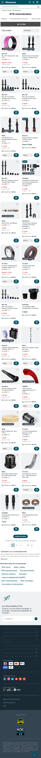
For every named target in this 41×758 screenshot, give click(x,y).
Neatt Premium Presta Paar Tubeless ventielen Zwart (30, 56)
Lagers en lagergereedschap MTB (13, 577)
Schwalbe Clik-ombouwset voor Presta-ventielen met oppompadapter (30, 182)
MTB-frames (6, 567)
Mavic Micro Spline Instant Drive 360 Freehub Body (9, 474)
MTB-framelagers (27, 581)
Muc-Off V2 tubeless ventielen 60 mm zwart (29, 97)
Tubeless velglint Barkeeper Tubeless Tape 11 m (10, 348)
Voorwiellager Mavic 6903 (30, 515)
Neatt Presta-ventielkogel (9, 223)
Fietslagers (23, 574)
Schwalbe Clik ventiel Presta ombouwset (10, 515)
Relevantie (27, 30)
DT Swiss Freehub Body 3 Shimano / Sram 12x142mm (29, 432)
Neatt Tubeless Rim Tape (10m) (9, 432)
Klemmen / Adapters (9, 574)
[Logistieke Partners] (20, 690)
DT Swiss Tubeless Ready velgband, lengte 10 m (9, 266)
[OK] (36, 618)
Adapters (4, 19)
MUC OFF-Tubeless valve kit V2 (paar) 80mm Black (10, 181)
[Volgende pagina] (32, 545)
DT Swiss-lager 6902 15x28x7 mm (28, 266)
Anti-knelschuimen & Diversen (19, 19)
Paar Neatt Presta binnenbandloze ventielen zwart (9, 139)
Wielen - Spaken (19, 567)
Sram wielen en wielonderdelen (12, 584)
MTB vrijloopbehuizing (9, 570)
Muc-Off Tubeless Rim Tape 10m (10, 56)
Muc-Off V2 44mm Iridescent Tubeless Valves (10, 307)
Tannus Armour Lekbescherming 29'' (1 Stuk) (29, 390)
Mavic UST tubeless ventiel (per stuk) (30, 348)
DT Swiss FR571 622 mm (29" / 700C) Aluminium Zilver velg (29, 475)
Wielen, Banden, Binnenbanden (11, 10)
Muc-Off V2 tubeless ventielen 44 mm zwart (9, 97)
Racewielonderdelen (27, 570)
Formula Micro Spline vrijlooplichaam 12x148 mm (30, 307)
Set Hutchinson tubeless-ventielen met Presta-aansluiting (29, 224)
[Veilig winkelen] (20, 665)
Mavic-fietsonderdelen (10, 581)
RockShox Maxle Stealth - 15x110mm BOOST (9, 389)
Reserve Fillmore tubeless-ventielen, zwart (30, 138)
